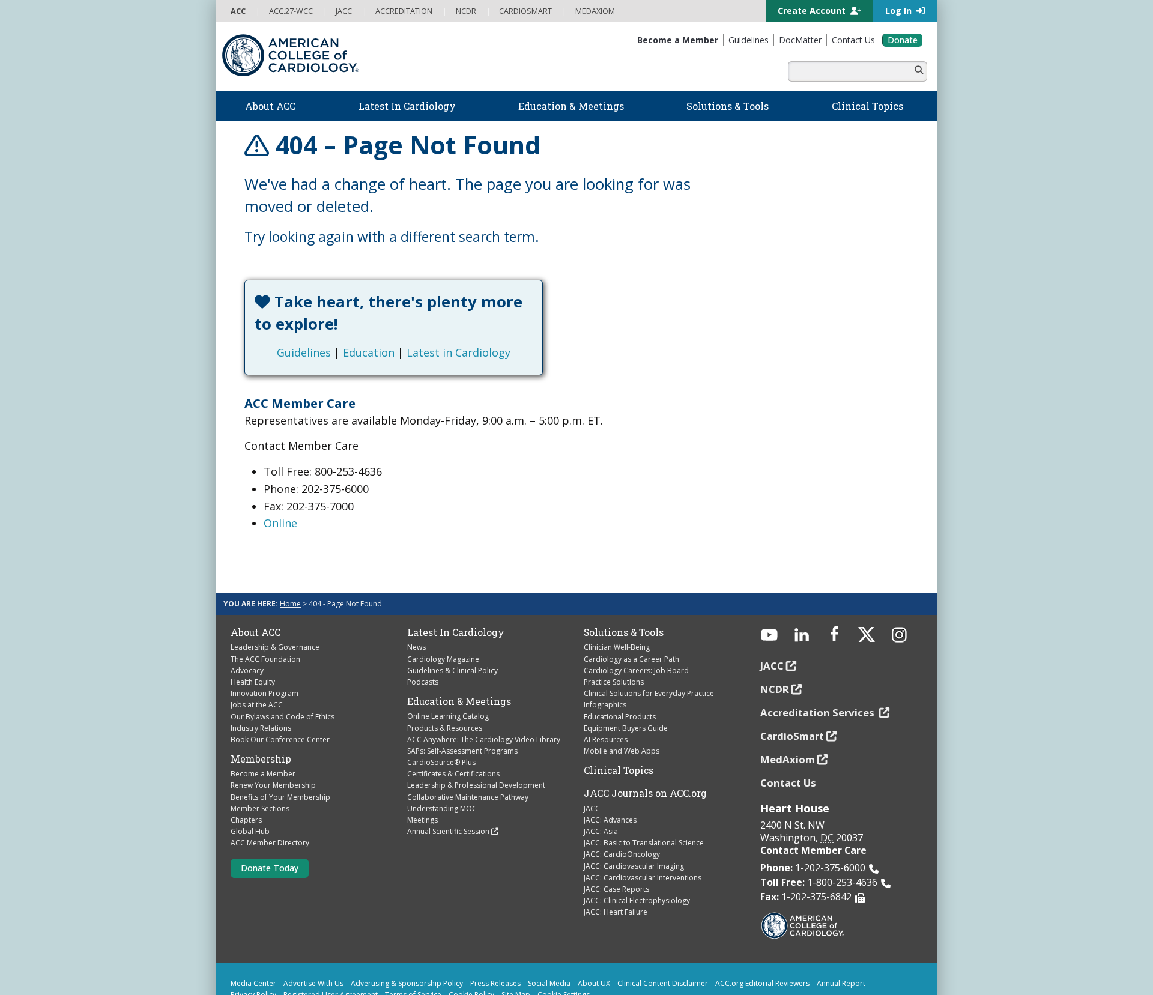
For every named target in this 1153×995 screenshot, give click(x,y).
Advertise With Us (313, 939)
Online (280, 478)
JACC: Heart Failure (615, 867)
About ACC (255, 588)
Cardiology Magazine (443, 614)
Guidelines (358, 308)
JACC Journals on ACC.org (645, 749)
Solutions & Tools (624, 588)
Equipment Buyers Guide (626, 683)
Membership (261, 715)
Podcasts (422, 637)
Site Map (515, 950)
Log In (899, 10)
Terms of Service (413, 950)
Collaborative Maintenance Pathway (467, 752)
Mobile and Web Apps (621, 706)
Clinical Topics (618, 726)
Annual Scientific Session (448, 787)
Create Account (813, 10)
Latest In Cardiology (455, 588)
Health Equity (253, 637)
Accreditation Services (818, 668)
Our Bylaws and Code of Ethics (282, 672)
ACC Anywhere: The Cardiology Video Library (483, 694)
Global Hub (250, 787)
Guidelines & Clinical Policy (452, 625)
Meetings (422, 775)
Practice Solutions (614, 637)
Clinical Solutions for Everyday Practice (649, 649)
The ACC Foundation (265, 614)
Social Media (549, 939)
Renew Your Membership (273, 741)
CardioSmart (792, 691)
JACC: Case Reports (616, 844)
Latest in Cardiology (512, 308)
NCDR (774, 645)
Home (290, 559)
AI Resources (606, 695)
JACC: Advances (610, 775)
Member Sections (260, 764)
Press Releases (495, 939)
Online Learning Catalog (448, 672)
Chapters (246, 775)
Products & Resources (444, 683)
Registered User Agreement (330, 950)
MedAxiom (787, 714)
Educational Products (620, 672)
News (416, 602)
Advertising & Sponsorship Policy (407, 939)
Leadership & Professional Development (476, 741)
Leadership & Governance (275, 602)
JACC (592, 763)
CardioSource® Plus (441, 718)
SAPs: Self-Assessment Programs (462, 706)
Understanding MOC (442, 764)
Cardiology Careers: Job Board (636, 625)
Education (423, 308)
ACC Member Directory (270, 798)
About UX (594, 939)
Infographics (605, 660)
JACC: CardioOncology (622, 810)
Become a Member (263, 729)
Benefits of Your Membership (280, 752)
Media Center (253, 939)
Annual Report (841, 939)
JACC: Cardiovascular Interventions (642, 833)
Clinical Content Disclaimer (662, 939)
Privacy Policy (253, 950)
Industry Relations (261, 683)
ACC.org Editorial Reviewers (762, 939)
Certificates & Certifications (453, 729)
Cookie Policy (471, 950)
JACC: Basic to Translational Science (644, 798)
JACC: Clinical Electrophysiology (637, 856)
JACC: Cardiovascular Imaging (634, 821)
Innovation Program (264, 649)
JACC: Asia (601, 787)
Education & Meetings (459, 657)
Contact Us (788, 738)
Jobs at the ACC (257, 660)
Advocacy (247, 625)
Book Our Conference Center (280, 695)
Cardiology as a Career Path (631, 614)
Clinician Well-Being (617, 602)
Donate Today (269, 823)
